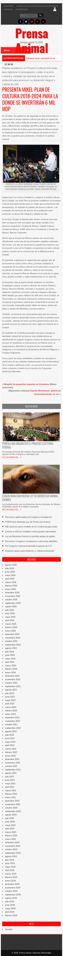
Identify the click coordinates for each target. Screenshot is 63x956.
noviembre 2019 (12, 846)
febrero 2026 (11, 585)
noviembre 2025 (12, 596)
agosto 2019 (11, 856)
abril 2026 (9, 578)
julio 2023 (9, 693)
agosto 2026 (11, 565)
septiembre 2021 (13, 769)
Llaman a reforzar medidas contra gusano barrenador (30, 531)
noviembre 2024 (12, 638)
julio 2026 (9, 568)
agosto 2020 (11, 814)
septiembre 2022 (13, 728)
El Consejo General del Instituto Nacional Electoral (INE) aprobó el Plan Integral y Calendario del (28, 453)
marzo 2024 (10, 665)
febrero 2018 (11, 915)
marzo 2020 (10, 832)
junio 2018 (10, 905)
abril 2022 (9, 745)
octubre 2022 (11, 724)
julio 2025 (9, 610)
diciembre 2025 (12, 592)
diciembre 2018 (12, 884)
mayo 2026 (10, 575)
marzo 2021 (10, 790)
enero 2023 (10, 714)
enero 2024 (10, 672)
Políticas (8, 9)
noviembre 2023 (12, 679)
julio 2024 (9, 651)
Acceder (9, 929)
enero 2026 (10, 589)
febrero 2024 (11, 669)
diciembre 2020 (12, 801)
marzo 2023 (10, 707)
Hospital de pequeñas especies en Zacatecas (26, 384)
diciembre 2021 (12, 759)
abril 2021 (9, 787)
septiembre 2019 (13, 853)
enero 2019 (10, 880)
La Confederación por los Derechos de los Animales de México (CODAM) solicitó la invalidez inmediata (31, 505)
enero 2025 (10, 631)
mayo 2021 (10, 783)
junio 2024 (10, 655)
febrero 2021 (11, 794)
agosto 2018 (11, 898)
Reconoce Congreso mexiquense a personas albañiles (31, 541)
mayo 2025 (10, 617)
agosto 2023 (11, 690)
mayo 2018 (10, 908)
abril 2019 (9, 870)
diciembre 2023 (12, 676)
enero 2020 (10, 839)
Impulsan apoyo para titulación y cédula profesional (29, 551)
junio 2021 (10, 780)
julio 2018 (9, 901)
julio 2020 (9, 818)
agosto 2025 (11, 606)
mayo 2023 (10, 700)
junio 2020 (10, 821)
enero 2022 (10, 756)
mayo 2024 (10, 658)
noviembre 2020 (12, 804)
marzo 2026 (10, 582)
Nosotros (8, 6)
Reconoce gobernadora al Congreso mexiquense (28, 517)
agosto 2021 (11, 773)
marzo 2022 (10, 749)
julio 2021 (9, 776)
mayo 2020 (10, 825)
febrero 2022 (11, 752)
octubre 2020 (11, 808)
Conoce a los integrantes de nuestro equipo (37, 6)
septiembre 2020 (13, 811)
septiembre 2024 (13, 644)
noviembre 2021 (12, 762)
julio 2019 (9, 860)
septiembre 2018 (13, 894)
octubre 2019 (11, 849)
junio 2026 (10, 572)
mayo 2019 (10, 867)
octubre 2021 (11, 766)
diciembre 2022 (12, 717)
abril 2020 (9, 828)
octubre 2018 (11, 891)
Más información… (10, 457)
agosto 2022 (11, 731)
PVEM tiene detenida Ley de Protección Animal (27, 522)
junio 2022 (10, 738)
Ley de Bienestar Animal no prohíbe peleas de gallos (30, 536)
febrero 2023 (11, 710)
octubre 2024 (11, 641)
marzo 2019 (10, 874)
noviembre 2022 (12, 721)
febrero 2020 (11, 835)
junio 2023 (10, 696)
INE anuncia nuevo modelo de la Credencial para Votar (31, 526)
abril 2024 (9, 662)
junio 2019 (10, 863)
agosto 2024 (11, 648)
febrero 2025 (11, 627)
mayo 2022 (10, 742)
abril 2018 (9, 912)
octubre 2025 (11, 599)
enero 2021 (10, 797)
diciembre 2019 (12, 842)
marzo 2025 (10, 624)
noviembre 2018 (12, 887)
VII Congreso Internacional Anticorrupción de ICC (28, 546)
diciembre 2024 (12, 634)
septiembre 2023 (13, 686)
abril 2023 (9, 703)
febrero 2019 (11, 877)
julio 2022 (9, 735)
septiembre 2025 (13, 603)
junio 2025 (10, 613)
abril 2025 (9, 620)
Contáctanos (22, 9)
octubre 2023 (11, 683)
